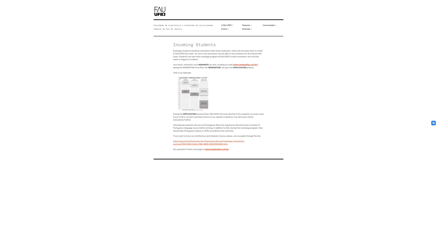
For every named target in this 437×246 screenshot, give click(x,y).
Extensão (246, 29)
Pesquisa (246, 25)
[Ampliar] (206, 79)
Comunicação (269, 25)
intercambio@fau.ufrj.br (245, 65)
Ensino (224, 29)
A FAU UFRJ (226, 25)
